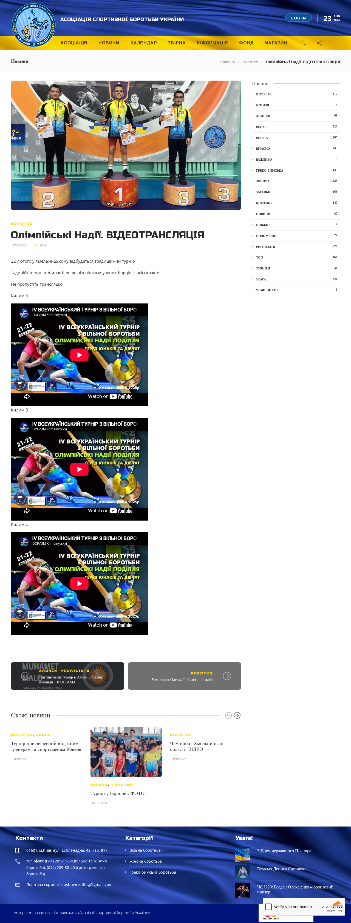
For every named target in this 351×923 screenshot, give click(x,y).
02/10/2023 (99, 803)
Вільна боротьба (145, 850)
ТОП (297, 257)
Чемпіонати (297, 290)
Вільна (99, 785)
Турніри (297, 268)
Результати (75, 671)
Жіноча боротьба (145, 861)
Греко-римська (297, 170)
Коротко (250, 61)
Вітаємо (297, 148)
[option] (46, 746)
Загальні (297, 192)
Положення (297, 235)
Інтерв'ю (297, 94)
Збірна (177, 43)
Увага (43, 735)
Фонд (246, 43)
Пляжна (297, 224)
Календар (144, 43)
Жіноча (297, 181)
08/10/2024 (20, 758)
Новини (109, 43)
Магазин (276, 43)
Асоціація (73, 43)
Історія (297, 105)
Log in (298, 18)
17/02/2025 (20, 245)
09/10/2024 (179, 758)
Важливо (297, 159)
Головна (227, 61)
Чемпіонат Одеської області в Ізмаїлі (182, 680)
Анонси (48, 671)
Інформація (212, 43)
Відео (297, 127)
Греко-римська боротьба (152, 872)
